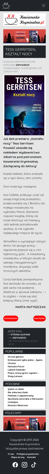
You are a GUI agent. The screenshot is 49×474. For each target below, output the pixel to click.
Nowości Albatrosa (18, 405)
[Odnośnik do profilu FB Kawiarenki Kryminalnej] (16, 464)
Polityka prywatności (28, 454)
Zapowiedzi (22, 65)
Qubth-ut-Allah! (16, 389)
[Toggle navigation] (43, 5)
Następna (40, 318)
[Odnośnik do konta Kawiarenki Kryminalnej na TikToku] (32, 464)
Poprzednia (11, 318)
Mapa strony (17, 457)
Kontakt (31, 457)
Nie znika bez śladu (18, 392)
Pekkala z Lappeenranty (20, 395)
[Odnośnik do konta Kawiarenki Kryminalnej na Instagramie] (23, 464)
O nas (11, 454)
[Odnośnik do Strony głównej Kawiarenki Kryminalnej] (6, 5)
